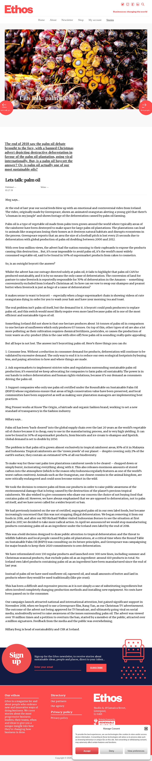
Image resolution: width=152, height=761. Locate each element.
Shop (81, 19)
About (53, 19)
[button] (146, 728)
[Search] (142, 4)
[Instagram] (127, 4)
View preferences (136, 750)
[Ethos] (19, 9)
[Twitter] (122, 4)
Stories (110, 19)
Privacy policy (59, 717)
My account (95, 19)
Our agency (57, 705)
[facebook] (132, 4)
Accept (87, 750)
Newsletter (67, 19)
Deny (111, 750)
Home (41, 19)
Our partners (58, 701)
